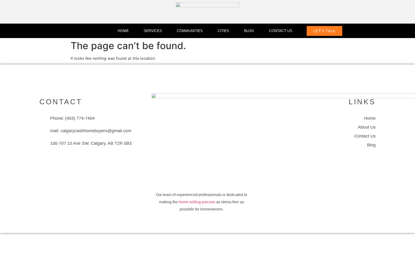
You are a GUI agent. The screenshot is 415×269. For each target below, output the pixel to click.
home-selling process (197, 202)
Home (123, 31)
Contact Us (280, 31)
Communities (190, 31)
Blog (249, 31)
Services (153, 31)
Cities (223, 31)
